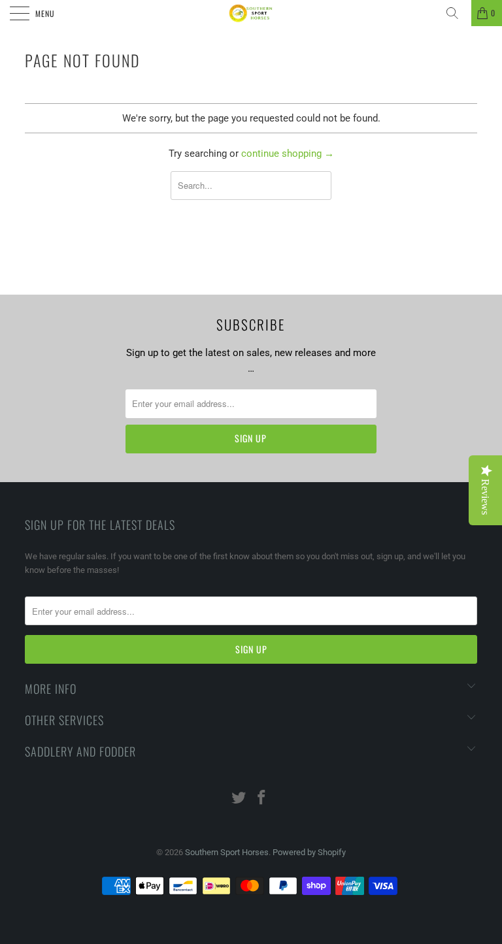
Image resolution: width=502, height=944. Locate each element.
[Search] (457, 13)
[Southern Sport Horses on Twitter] (239, 799)
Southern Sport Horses (227, 852)
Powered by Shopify (309, 852)
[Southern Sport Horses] (251, 13)
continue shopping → (287, 153)
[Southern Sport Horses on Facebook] (262, 799)
